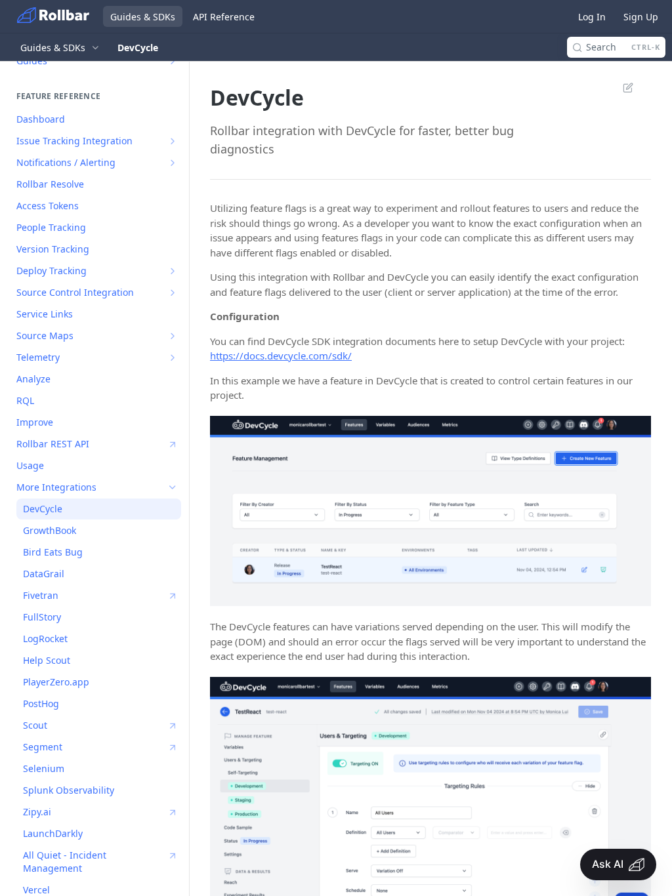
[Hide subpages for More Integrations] (172, 487)
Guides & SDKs (142, 16)
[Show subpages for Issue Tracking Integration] (172, 141)
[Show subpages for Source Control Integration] (172, 292)
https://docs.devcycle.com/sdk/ (281, 355)
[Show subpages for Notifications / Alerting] (172, 162)
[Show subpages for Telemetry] (172, 357)
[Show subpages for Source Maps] (172, 336)
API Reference (224, 16)
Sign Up (640, 16)
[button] (430, 511)
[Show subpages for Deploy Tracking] (172, 271)
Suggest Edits (621, 87)
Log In (592, 16)
